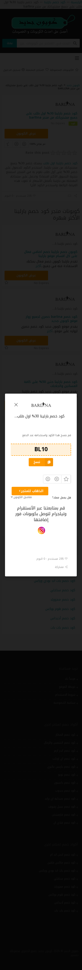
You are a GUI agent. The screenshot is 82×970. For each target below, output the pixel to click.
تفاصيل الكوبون (22, 497)
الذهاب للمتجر (32, 491)
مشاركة (60, 567)
